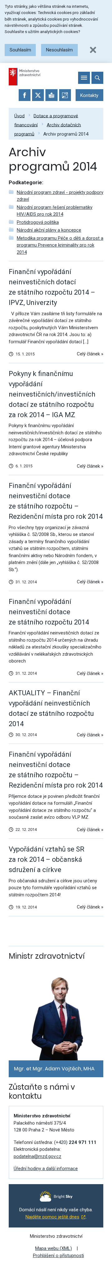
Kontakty (89, 95)
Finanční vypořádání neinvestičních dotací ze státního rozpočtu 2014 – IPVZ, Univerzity (52, 287)
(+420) (75, 1142)
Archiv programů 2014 (65, 134)
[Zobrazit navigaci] (84, 78)
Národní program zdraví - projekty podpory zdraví (60, 196)
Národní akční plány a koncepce (49, 230)
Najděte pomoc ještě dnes (52, 1217)
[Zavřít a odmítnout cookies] (93, 50)
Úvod (19, 115)
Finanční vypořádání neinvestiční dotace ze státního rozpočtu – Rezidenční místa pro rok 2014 (56, 501)
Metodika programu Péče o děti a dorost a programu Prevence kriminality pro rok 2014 (60, 245)
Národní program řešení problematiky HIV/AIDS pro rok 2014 (54, 211)
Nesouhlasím (59, 50)
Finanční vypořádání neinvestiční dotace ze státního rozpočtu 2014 (49, 612)
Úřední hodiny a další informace (46, 1168)
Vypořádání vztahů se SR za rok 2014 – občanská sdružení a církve (46, 859)
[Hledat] (97, 78)
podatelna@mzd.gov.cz (37, 1156)
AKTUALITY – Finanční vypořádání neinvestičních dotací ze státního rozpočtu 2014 (51, 708)
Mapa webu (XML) (53, 1248)
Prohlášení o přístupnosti (58, 1255)
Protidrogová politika (38, 222)
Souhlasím (20, 50)
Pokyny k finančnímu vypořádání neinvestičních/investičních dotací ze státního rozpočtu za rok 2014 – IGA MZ (52, 394)
